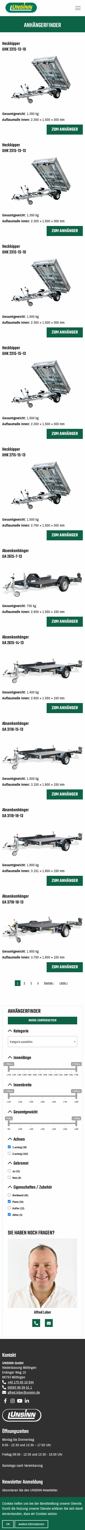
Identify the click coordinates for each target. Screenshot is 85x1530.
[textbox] (42, 1041)
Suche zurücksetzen (42, 1020)
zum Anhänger (65, 129)
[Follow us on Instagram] (12, 1400)
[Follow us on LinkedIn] (27, 1400)
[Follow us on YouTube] (20, 1400)
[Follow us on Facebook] (5, 1400)
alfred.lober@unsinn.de (24, 1392)
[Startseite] (21, 7)
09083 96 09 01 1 (20, 1387)
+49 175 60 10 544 (21, 1382)
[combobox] (42, 1041)
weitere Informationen (31, 1524)
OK (8, 1524)
